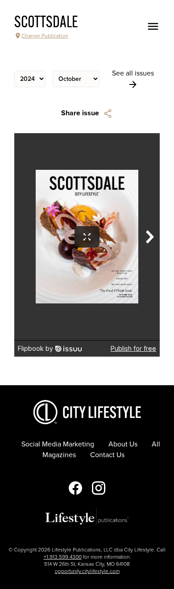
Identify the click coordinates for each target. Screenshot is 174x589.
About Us (122, 444)
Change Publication (44, 36)
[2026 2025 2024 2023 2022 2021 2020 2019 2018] (30, 79)
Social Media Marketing (57, 444)
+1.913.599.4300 (63, 557)
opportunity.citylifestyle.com (87, 571)
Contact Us (107, 454)
